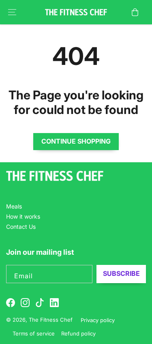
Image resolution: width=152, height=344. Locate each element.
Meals (14, 206)
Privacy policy (98, 320)
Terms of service (34, 333)
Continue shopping (76, 141)
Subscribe (121, 273)
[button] (12, 12)
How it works (23, 216)
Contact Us (21, 226)
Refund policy (78, 333)
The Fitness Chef (51, 319)
